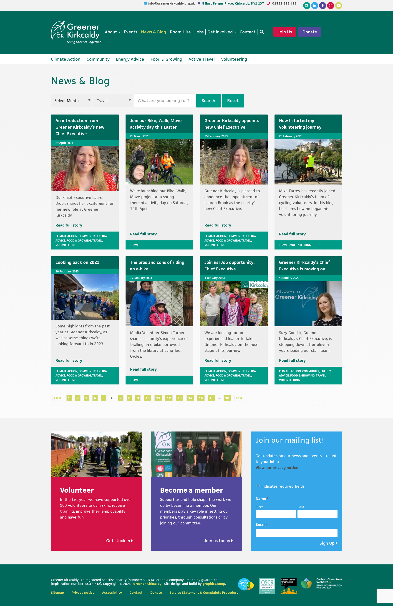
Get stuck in (118, 541)
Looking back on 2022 (77, 262)
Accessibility (112, 592)
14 (190, 398)
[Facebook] (322, 5)
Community (87, 236)
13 (180, 398)
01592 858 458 (284, 3)
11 (158, 398)
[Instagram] (330, 5)
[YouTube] (338, 5)
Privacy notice (83, 592)
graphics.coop (214, 583)
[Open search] (260, 32)
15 (201, 398)
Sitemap (57, 592)
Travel (97, 240)
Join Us (285, 32)
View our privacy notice (277, 467)
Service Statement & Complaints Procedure (204, 592)
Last (239, 398)
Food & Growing (79, 240)
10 (148, 398)
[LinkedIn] (314, 5)
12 (169, 398)
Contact (136, 592)
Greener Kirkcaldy (76, 30)
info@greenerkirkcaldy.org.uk (172, 3)
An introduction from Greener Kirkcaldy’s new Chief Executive (79, 127)
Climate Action (66, 236)
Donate (309, 32)
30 (227, 398)
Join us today (217, 541)
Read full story (68, 225)
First (57, 398)
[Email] (306, 5)
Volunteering (65, 245)
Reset (233, 100)
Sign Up (327, 543)
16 (211, 398)
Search (208, 100)
